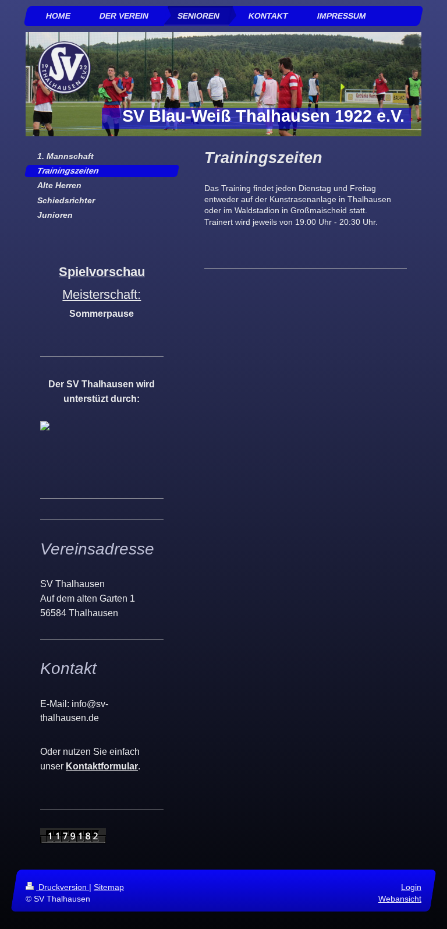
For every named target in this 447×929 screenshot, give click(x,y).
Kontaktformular (102, 766)
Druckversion (62, 887)
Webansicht (399, 898)
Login (411, 887)
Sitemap (109, 887)
